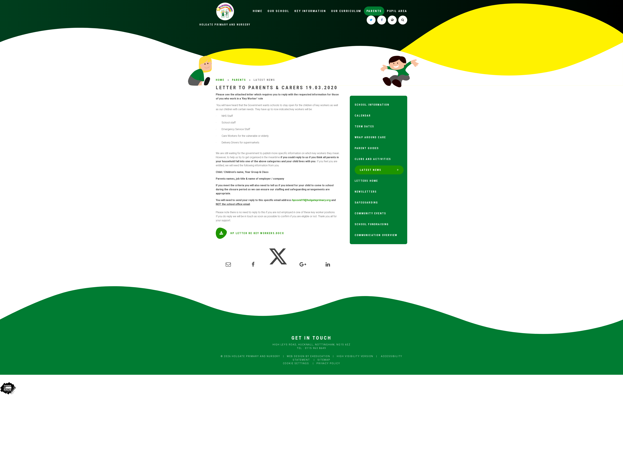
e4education (320, 356)
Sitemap (324, 360)
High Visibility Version (355, 356)
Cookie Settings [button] (296, 363)
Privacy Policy (328, 363)
